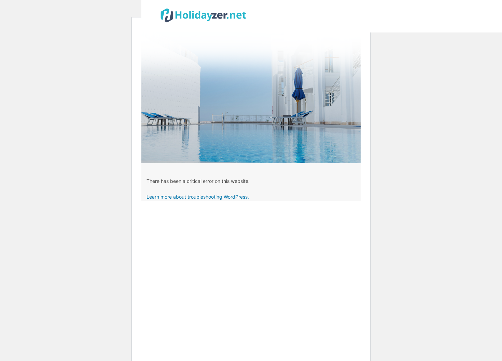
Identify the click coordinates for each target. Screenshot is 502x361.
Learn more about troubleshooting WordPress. (198, 197)
